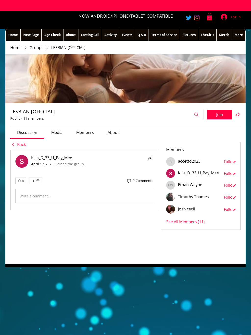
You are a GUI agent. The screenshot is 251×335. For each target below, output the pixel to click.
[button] (209, 16)
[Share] (150, 158)
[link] (27, 132)
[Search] (196, 114)
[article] (84, 180)
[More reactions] (35, 181)
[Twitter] (188, 17)
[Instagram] (197, 17)
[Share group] (238, 114)
